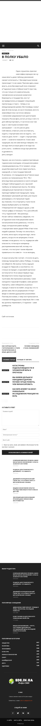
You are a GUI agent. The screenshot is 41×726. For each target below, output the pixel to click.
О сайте (9, 720)
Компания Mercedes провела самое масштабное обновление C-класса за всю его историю (25, 462)
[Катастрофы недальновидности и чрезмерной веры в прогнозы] (6, 367)
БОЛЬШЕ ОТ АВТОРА (24, 360)
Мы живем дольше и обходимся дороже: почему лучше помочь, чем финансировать (23, 380)
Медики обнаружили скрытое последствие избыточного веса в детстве (25, 489)
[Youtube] (28, 713)
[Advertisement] (20, 21)
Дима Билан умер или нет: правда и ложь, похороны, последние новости (26, 609)
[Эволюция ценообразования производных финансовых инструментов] (6, 499)
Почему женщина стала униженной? (31, 347)
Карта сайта (18, 720)
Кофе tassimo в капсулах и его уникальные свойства (24, 617)
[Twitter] (18, 713)
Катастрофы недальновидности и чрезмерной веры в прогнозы (23, 369)
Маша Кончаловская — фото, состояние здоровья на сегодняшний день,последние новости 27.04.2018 (24, 628)
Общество (11, 50)
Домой (4, 50)
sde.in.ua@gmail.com (26, 700)
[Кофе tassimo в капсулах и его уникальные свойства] (6, 619)
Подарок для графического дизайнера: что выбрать (23, 470)
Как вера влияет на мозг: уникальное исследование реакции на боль (25, 392)
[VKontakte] (23, 713)
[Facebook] (13, 713)
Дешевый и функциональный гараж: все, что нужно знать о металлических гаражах (24, 480)
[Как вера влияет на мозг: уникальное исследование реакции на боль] (6, 391)
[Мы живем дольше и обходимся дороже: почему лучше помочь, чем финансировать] (6, 379)
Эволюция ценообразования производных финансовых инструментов (24, 499)
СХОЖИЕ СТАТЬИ (9, 360)
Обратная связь (29, 720)
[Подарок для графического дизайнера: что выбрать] (6, 472)
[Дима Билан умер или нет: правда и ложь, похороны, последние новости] (6, 609)
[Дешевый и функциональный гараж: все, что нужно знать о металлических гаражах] (6, 481)
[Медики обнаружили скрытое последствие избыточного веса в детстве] (6, 490)
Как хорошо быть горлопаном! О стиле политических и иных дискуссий (11, 349)
